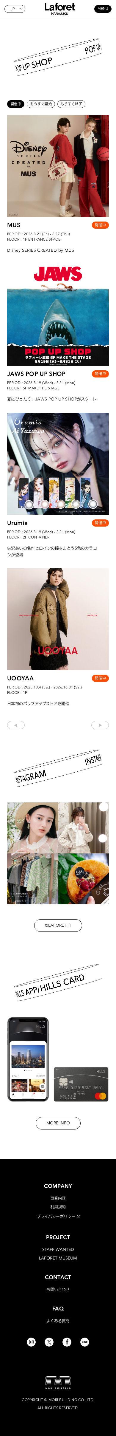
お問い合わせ (58, 1289)
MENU (103, 9)
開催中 (15, 103)
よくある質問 (58, 1320)
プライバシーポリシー (56, 1216)
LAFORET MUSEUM (58, 1258)
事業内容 (58, 1198)
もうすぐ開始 (41, 103)
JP (13, 8)
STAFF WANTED (58, 1249)
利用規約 (58, 1206)
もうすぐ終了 (71, 103)
